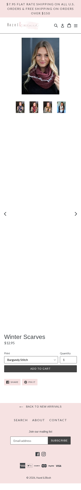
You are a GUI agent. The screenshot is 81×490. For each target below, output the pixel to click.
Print (7, 353)
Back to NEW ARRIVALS (43, 406)
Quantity (65, 353)
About (38, 420)
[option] (20, 214)
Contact (58, 420)
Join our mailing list (40, 431)
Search (21, 420)
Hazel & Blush (43, 477)
